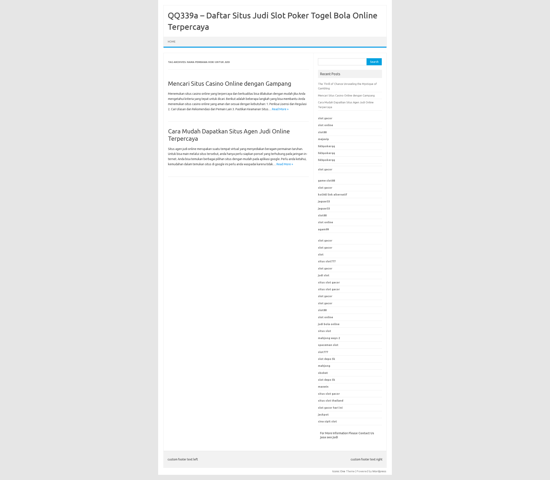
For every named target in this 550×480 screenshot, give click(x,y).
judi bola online (328, 324)
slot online (325, 125)
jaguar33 (324, 201)
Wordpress (379, 471)
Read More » (280, 109)
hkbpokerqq (326, 146)
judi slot (323, 275)
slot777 (323, 351)
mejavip (323, 139)
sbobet (323, 372)
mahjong (324, 365)
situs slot (324, 330)
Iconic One (338, 471)
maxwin (323, 386)
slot (321, 254)
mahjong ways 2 (329, 337)
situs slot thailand (330, 400)
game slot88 (326, 180)
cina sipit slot (327, 421)
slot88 (322, 132)
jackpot (323, 414)
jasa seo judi (329, 437)
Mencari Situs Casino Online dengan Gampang (229, 83)
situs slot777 (327, 261)
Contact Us (366, 433)
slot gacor (325, 118)
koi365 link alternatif (332, 194)
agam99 (323, 229)
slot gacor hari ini (330, 407)
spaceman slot (328, 344)
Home (172, 41)
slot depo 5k (326, 358)
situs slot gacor (329, 282)
